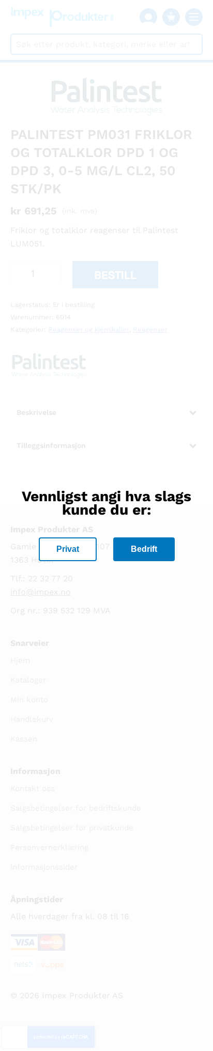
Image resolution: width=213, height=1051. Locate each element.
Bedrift (144, 549)
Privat (67, 549)
